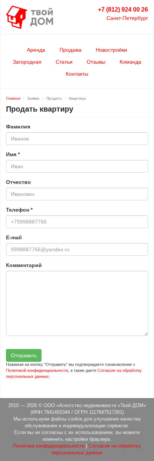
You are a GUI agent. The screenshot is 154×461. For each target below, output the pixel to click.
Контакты (77, 74)
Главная (13, 98)
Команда (130, 62)
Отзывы (96, 62)
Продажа (70, 50)
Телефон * (19, 210)
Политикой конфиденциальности (37, 370)
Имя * (13, 154)
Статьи (64, 62)
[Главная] (29, 17)
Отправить (24, 355)
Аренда (36, 50)
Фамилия (18, 127)
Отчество (18, 182)
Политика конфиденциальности (48, 446)
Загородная (27, 62)
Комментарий (24, 265)
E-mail (14, 237)
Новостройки (111, 50)
